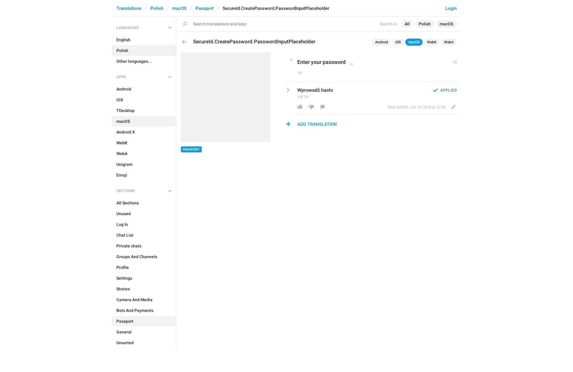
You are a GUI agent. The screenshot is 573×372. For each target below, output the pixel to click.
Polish (156, 8)
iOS (398, 42)
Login (451, 8)
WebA (449, 42)
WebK (432, 42)
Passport (204, 8)
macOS (179, 8)
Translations (128, 8)
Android (381, 42)
